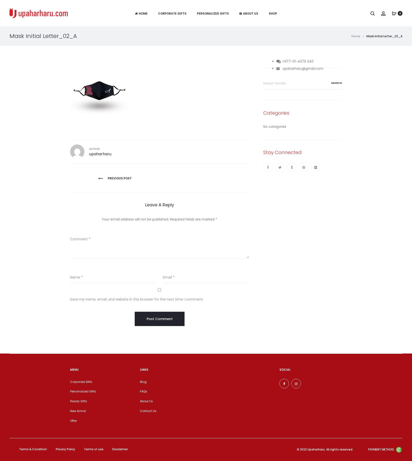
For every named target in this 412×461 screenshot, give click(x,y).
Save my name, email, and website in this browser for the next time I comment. (136, 299)
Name (76, 277)
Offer (73, 421)
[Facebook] (268, 167)
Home (143, 13)
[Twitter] (280, 167)
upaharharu (100, 154)
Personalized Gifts (213, 13)
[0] (394, 13)
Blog (143, 382)
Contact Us (148, 411)
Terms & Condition (33, 449)
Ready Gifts (78, 401)
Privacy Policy (65, 449)
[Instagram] (296, 383)
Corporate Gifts (172, 13)
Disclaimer (120, 449)
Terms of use (93, 449)
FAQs (143, 391)
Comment (80, 239)
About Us (250, 13)
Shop (273, 13)
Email (169, 277)
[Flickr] (315, 167)
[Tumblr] (292, 167)
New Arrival (78, 411)
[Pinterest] (304, 167)
